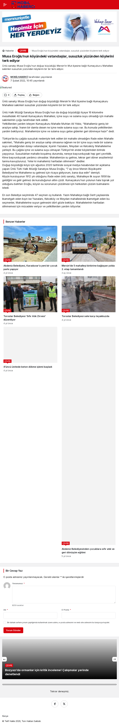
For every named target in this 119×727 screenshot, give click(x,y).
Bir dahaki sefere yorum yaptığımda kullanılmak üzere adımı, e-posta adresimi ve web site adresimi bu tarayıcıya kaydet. (58, 622)
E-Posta (66, 610)
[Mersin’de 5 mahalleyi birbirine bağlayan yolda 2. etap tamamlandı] (89, 250)
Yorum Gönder (13, 630)
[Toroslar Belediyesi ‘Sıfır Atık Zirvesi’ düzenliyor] (30, 300)
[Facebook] (54, 703)
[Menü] (5, 5)
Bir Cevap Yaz (14, 570)
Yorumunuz (18, 583)
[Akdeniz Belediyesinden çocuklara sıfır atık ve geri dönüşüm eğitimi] (89, 442)
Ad (5, 610)
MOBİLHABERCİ (19, 77)
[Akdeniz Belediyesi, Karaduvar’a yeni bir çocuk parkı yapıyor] (30, 250)
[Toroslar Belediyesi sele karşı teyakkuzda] (89, 300)
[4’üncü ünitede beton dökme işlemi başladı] (30, 442)
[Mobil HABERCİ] (23, 4)
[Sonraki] (114, 659)
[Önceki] (4, 659)
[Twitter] (64, 703)
